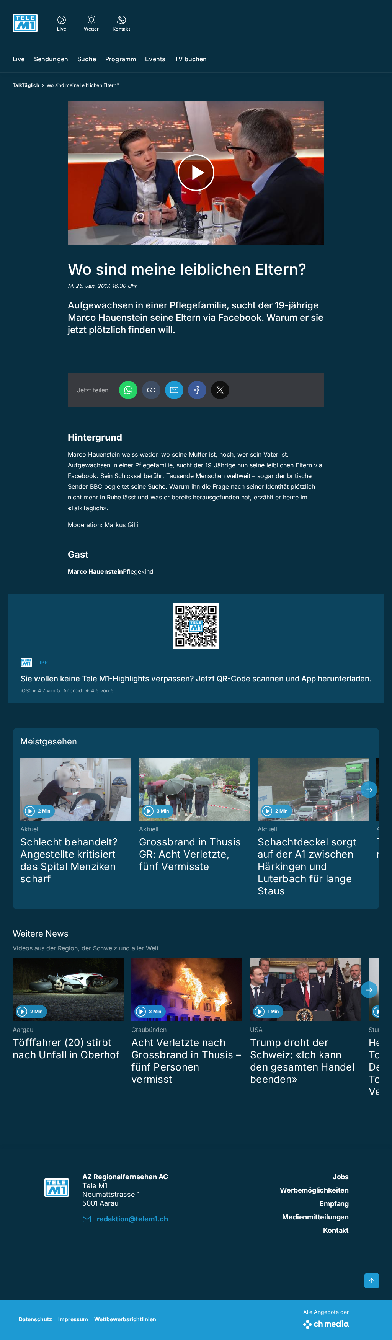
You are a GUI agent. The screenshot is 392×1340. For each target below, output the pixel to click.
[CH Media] (326, 1323)
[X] (220, 390)
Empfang (334, 1204)
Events (155, 59)
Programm (120, 59)
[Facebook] (197, 390)
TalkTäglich (26, 85)
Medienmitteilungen (315, 1217)
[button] (151, 390)
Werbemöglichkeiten (314, 1190)
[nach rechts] (369, 789)
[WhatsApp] (128, 390)
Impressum (73, 1319)
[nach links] (23, 789)
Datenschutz (35, 1319)
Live (19, 59)
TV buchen (191, 59)
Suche (86, 59)
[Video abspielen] (196, 173)
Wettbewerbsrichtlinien (125, 1319)
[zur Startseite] (25, 23)
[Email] (174, 390)
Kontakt (336, 1230)
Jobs (341, 1177)
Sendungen (51, 59)
